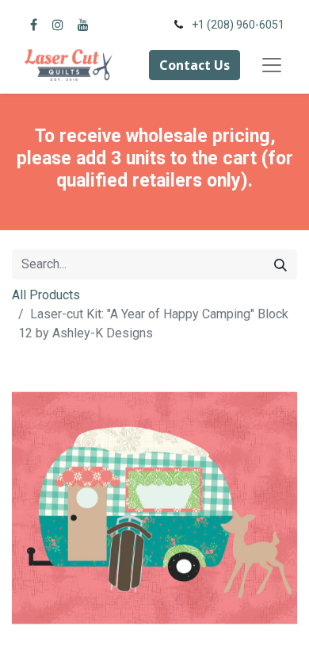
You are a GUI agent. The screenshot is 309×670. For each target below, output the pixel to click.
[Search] (280, 264)
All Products (46, 294)
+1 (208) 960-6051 (238, 24)
